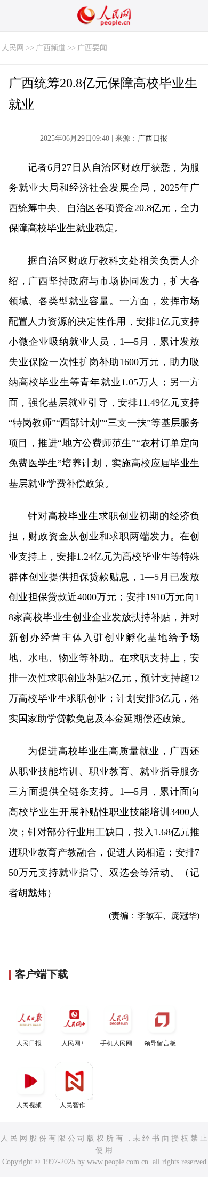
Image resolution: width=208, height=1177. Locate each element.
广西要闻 (92, 48)
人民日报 (29, 1043)
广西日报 (152, 138)
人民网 (13, 48)
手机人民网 (116, 1043)
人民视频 (29, 1105)
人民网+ (72, 1043)
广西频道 (51, 48)
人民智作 (72, 1105)
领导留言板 (160, 1043)
